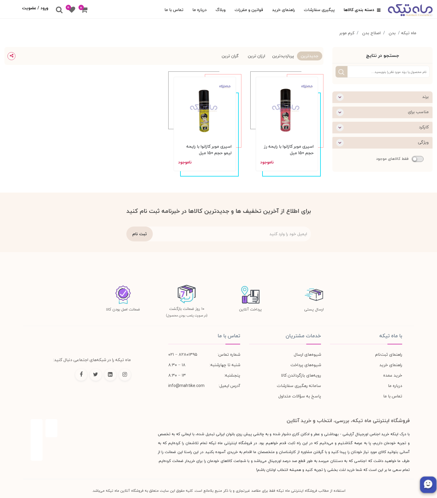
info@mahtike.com (186, 385)
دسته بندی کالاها (359, 9)
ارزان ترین (256, 56)
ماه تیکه (408, 33)
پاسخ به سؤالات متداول (299, 396)
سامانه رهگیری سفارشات (299, 385)
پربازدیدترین (283, 56)
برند (425, 96)
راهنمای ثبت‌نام (388, 354)
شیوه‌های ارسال (307, 354)
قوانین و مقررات (249, 9)
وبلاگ (221, 9)
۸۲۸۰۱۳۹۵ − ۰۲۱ (182, 354)
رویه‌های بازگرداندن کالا (301, 375)
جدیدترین (309, 56)
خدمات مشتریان (303, 336)
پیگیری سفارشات (319, 9)
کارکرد (424, 127)
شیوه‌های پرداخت (305, 365)
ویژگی (423, 142)
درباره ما (199, 9)
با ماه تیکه (390, 336)
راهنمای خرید (283, 9)
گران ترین (230, 56)
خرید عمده (392, 375)
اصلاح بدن (371, 33)
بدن (392, 33)
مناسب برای (418, 111)
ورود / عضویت (35, 8)
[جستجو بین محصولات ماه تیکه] (59, 10)
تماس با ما (173, 9)
